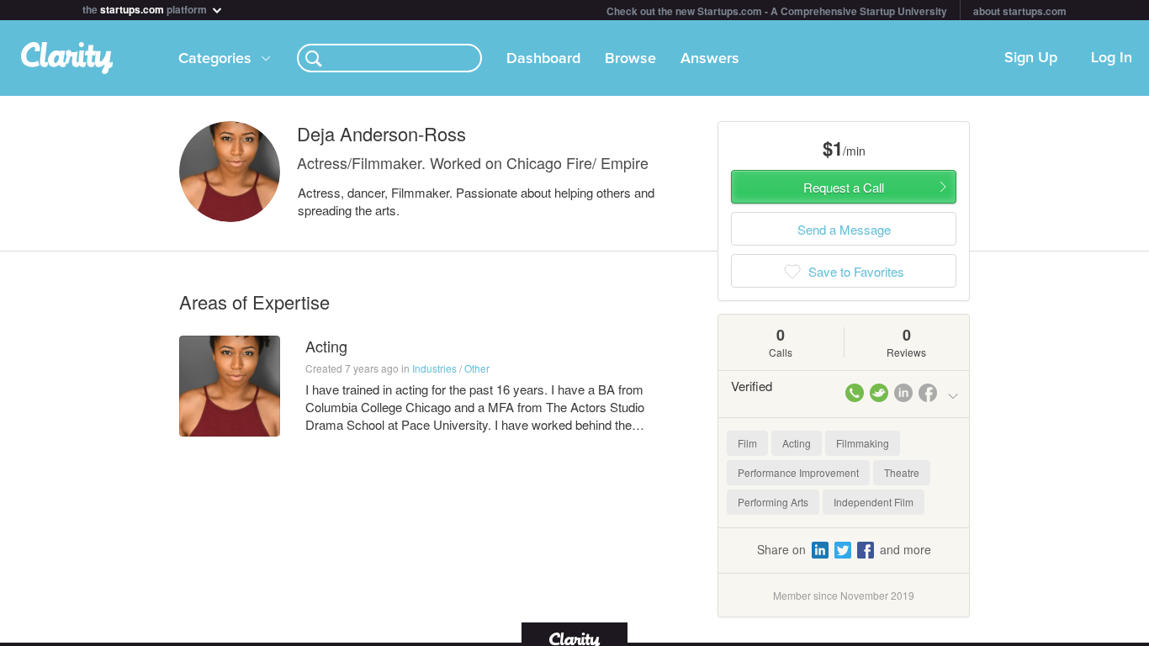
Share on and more (844, 549)
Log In (1111, 58)
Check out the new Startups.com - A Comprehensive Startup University (776, 11)
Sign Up (1030, 58)
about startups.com (1020, 11)
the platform (145, 8)
